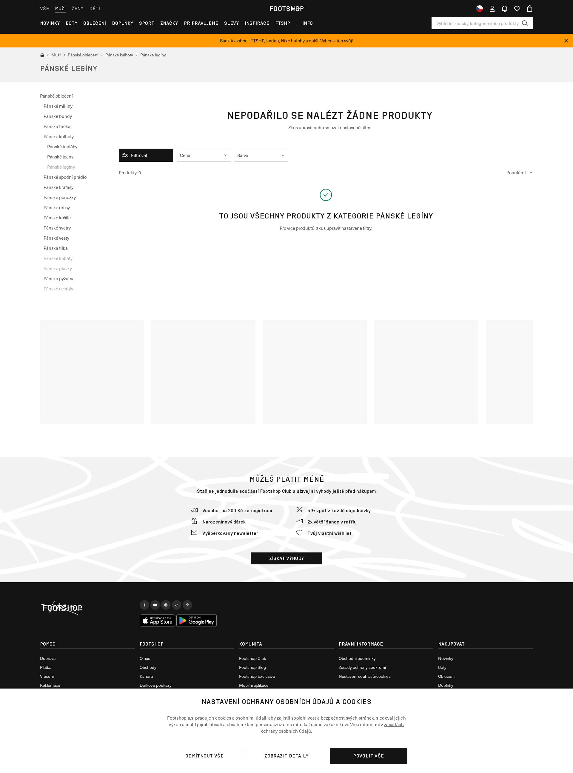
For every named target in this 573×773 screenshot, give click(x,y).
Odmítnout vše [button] (204, 756)
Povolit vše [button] (368, 756)
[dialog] (286, 731)
